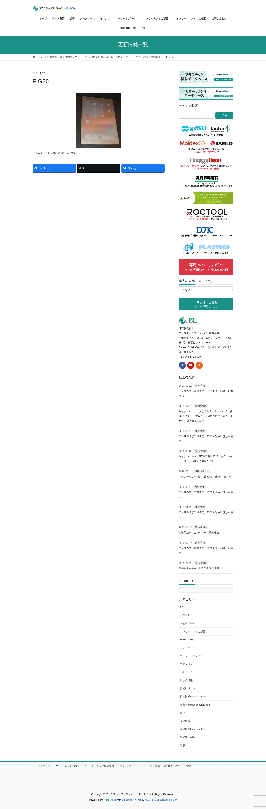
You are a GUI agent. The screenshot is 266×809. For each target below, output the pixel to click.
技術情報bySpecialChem (194, 696)
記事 (182, 745)
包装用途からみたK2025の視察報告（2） (202, 532)
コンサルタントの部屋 (192, 631)
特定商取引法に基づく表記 (165, 765)
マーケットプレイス (191, 655)
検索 (188, 765)
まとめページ (187, 623)
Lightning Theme (131, 799)
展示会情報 (201, 405)
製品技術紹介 (187, 737)
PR (181, 607)
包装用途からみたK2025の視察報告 (199, 568)
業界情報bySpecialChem (194, 729)
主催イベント (187, 664)
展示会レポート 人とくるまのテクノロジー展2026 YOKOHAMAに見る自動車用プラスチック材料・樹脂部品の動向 (206, 416)
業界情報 (200, 385)
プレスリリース (189, 647)
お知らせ (185, 615)
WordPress (109, 799)
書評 (182, 712)
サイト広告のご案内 (67, 765)
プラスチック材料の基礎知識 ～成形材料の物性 (206, 476)
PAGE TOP (256, 781)
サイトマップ (42, 765)
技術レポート (202, 471)
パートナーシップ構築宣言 (99, 765)
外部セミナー (187, 672)
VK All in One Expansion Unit (160, 799)
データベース (187, 639)
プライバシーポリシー (132, 765)
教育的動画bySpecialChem (195, 704)
